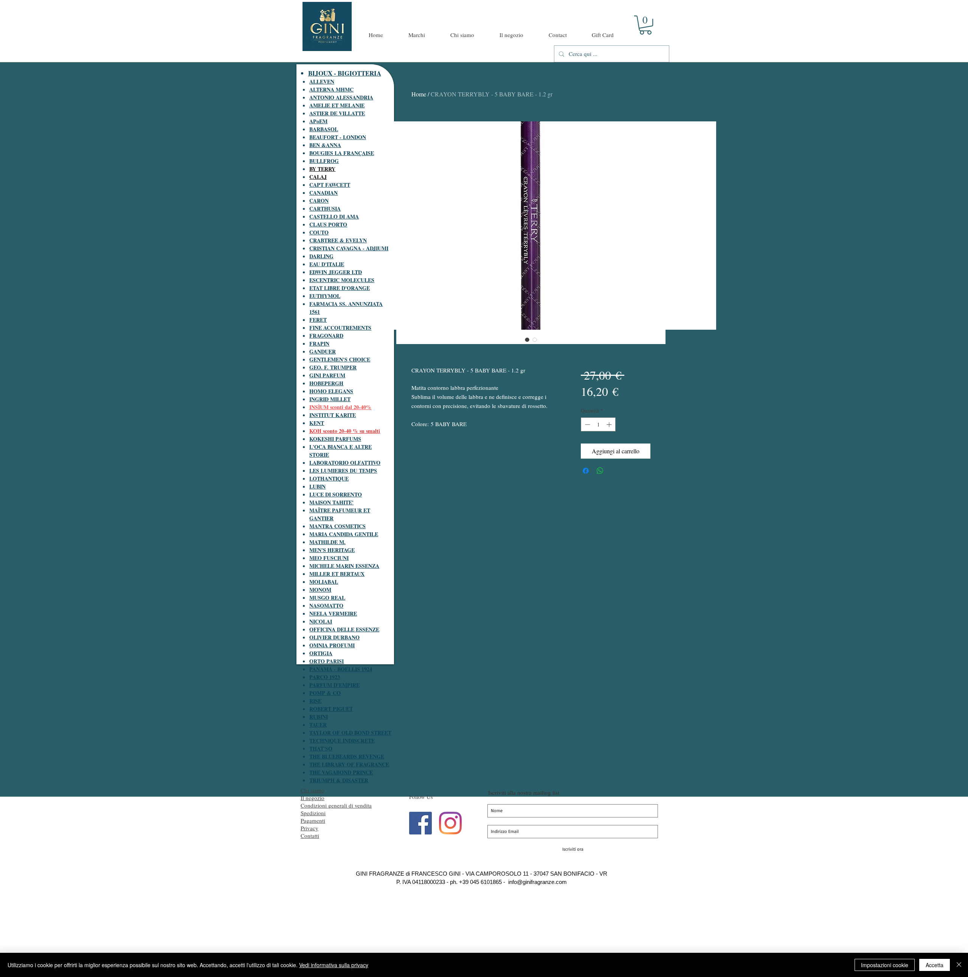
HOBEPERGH (326, 383)
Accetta (934, 965)
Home (418, 94)
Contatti (310, 835)
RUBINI (318, 717)
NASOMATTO (326, 605)
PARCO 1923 (324, 677)
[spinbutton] (598, 424)
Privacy (309, 828)
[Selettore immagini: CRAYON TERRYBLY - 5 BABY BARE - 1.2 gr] (527, 339)
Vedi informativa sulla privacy (333, 965)
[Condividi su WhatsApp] (600, 470)
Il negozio (312, 798)
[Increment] (609, 424)
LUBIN (317, 486)
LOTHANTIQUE (329, 478)
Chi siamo (312, 790)
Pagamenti (313, 820)
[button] (645, 25)
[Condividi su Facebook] (585, 470)
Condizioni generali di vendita (336, 805)
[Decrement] (586, 424)
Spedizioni (313, 813)
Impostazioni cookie (884, 965)
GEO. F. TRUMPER (333, 367)
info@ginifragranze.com (537, 882)
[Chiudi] (958, 965)
